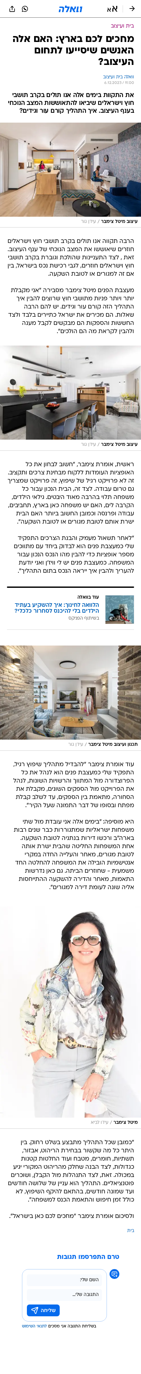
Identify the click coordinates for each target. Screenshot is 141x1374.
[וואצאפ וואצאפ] (25, 9)
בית (130, 1231)
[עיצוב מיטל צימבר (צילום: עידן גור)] (70, 175)
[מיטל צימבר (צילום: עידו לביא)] (70, 1017)
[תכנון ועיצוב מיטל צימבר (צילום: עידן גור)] (70, 698)
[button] (112, 9)
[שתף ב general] (12, 8)
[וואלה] (70, 9)
